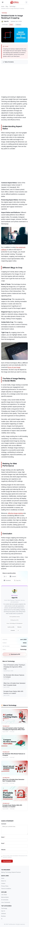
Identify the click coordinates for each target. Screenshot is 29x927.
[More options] (26, 2)
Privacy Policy (4, 886)
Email (3, 843)
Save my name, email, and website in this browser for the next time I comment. (15, 856)
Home (2, 878)
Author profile (11, 627)
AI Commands (4, 899)
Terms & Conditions (6, 888)
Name (3, 837)
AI (1, 918)
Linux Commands (5, 902)
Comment (3, 823)
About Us (3, 880)
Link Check (4, 894)
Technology (4, 12)
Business (3, 916)
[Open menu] (2, 2)
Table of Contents (9, 62)
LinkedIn (13, 630)
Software (3, 913)
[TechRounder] (14, 2)
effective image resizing (15, 513)
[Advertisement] (14, 80)
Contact (3, 883)
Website (19, 627)
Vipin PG (6, 21)
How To (3, 911)
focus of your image (14, 367)
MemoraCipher (5, 897)
